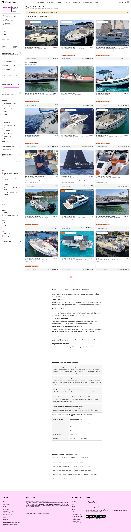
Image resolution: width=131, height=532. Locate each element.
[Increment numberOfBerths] (20, 70)
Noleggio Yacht (75, 521)
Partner (4, 517)
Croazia (73, 506)
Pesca (5, 111)
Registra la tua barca (87, 2)
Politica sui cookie (7, 512)
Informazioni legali (7, 516)
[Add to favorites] (57, 22)
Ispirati (96, 2)
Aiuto (4, 501)
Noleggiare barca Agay (58, 462)
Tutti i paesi (7, 202)
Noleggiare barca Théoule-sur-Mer (81, 466)
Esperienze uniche (8, 108)
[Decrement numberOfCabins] (14, 65)
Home (26, 8)
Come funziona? (6, 504)
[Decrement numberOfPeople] (14, 61)
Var (51, 8)
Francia (36, 8)
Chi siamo (5, 503)
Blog (4, 525)
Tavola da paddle (8, 139)
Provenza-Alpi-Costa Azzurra (44, 8)
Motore (6, 31)
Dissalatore (7, 128)
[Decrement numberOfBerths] (14, 70)
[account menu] (128, 2)
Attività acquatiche (9, 106)
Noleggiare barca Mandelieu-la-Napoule (62, 470)
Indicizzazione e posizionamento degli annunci (13, 521)
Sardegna (74, 501)
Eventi (5, 114)
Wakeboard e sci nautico (10, 103)
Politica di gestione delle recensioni (10, 524)
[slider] (3, 43)
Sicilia (73, 504)
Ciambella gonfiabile (9, 125)
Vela (5, 34)
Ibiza (73, 511)
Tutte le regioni (8, 212)
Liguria (73, 503)
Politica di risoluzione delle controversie (11, 522)
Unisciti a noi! (6, 519)
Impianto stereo (8, 136)
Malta (73, 507)
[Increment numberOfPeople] (20, 61)
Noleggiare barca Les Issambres (75, 462)
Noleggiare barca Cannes (59, 474)
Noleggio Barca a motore (77, 516)
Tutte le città (7, 233)
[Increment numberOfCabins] (20, 65)
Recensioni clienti (30, 509)
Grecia (73, 509)
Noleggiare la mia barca (8, 507)
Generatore (7, 130)
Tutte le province (8, 223)
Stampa (4, 506)
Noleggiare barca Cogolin (90, 474)
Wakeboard (7, 122)
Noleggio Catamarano (76, 518)
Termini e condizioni (7, 514)
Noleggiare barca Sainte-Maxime (60, 466)
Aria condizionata (8, 133)
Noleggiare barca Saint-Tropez (83, 470)
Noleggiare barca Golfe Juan (59, 478)
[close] (127, 12)
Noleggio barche (40, 2)
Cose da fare (50, 2)
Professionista (6, 509)
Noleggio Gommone (76, 519)
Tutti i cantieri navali (76, 522)
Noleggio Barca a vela (77, 514)
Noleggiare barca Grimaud (75, 474)
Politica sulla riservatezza (8, 511)
